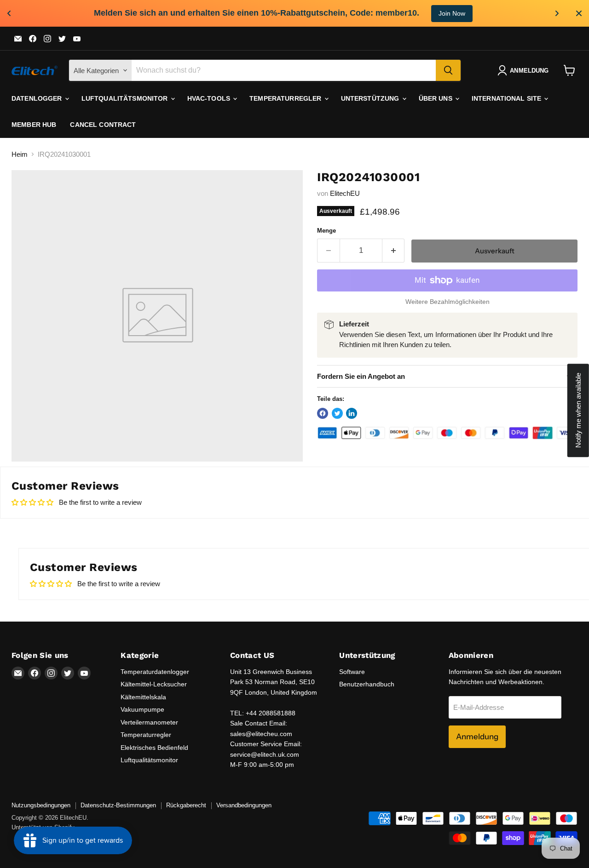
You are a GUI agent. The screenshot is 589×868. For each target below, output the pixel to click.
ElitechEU (345, 193)
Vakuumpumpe (142, 709)
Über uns (436, 98)
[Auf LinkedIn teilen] (351, 413)
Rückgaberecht (186, 805)
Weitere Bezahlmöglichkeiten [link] (447, 301)
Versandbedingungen (243, 805)
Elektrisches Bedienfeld (154, 747)
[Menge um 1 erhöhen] (393, 250)
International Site (507, 98)
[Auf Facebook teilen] (322, 413)
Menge (326, 230)
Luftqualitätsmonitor (125, 98)
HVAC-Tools (209, 98)
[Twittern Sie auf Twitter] (337, 413)
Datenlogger (38, 98)
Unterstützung (371, 98)
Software (352, 671)
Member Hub (34, 124)
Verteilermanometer (149, 722)
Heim (20, 154)
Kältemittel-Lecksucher (154, 684)
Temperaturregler (286, 98)
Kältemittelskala (143, 697)
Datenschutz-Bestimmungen (118, 805)
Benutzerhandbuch (366, 684)
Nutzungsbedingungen (41, 805)
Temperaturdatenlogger (155, 671)
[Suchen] (448, 70)
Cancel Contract (103, 124)
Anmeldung (477, 736)
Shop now (478, 13)
